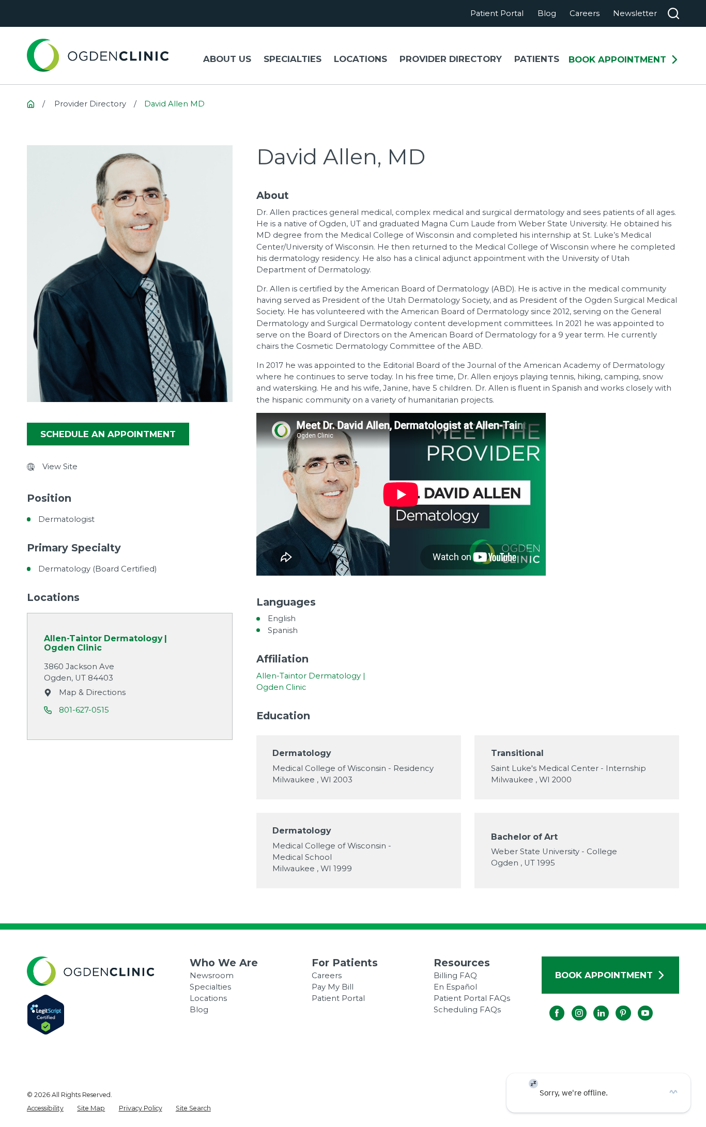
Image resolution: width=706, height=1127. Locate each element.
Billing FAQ (455, 975)
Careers (585, 13)
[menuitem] (45, 1108)
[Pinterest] (615, 1005)
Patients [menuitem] (536, 59)
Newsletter (635, 13)
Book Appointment (617, 60)
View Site (60, 466)
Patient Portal (497, 13)
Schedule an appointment (108, 434)
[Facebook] (549, 1005)
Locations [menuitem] (360, 59)
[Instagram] (571, 1005)
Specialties (210, 987)
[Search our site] (673, 13)
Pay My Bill (333, 987)
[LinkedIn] (593, 1005)
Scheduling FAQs (467, 1009)
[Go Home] (31, 104)
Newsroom (212, 975)
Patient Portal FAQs (472, 998)
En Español (455, 987)
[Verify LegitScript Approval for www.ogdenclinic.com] (108, 1014)
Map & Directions (92, 692)
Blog (547, 13)
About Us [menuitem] (227, 59)
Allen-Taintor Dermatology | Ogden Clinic (105, 643)
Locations (208, 998)
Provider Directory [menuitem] (451, 59)
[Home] (98, 55)
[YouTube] (638, 1005)
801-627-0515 (84, 710)
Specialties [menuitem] (292, 59)
